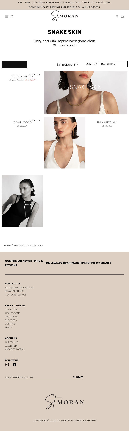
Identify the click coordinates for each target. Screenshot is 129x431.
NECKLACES (11, 316)
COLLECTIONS (12, 313)
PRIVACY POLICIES (14, 291)
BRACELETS (11, 320)
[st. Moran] (64, 402)
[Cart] (122, 16)
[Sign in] (117, 16)
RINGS (8, 327)
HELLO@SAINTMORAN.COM (19, 287)
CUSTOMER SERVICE (15, 294)
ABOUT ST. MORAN (14, 349)
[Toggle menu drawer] (6, 16)
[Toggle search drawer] (12, 16)
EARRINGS (10, 323)
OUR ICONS (11, 309)
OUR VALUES (11, 342)
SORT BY (91, 64)
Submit (78, 377)
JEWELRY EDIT (11, 345)
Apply (14, 64)
